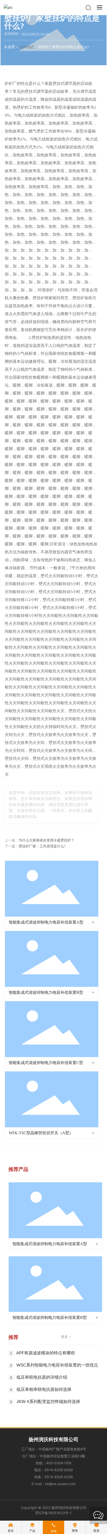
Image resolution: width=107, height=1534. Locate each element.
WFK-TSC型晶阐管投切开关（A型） (41, 1133)
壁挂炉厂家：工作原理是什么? (42, 846)
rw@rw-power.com (60, 1484)
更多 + (66, 1337)
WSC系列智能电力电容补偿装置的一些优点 (57, 1365)
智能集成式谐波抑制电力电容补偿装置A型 (46, 922)
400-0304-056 (58, 1463)
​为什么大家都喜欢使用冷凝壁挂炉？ (46, 840)
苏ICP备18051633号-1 (53, 1513)
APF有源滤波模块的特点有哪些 (45, 1353)
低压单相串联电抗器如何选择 (43, 1389)
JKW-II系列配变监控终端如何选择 (48, 1401)
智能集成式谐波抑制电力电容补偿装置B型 (46, 992)
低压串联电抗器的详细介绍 (41, 1377)
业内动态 (27, 47)
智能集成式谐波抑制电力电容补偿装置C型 (46, 1063)
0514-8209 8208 (59, 1470)
